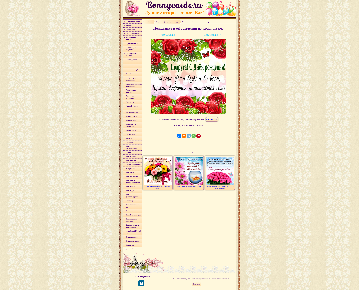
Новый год (130, 102)
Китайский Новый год (133, 232)
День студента (131, 116)
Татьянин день (132, 112)
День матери (131, 120)
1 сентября (130, 201)
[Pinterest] (198, 136)
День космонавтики (131, 147)
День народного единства (132, 220)
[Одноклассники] (184, 136)
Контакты (196, 284)
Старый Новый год (132, 107)
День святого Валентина (131, 125)
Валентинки (131, 130)
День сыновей (131, 211)
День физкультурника (132, 196)
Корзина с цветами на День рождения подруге (158, 187)
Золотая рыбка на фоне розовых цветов (188, 186)
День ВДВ (130, 191)
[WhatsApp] (193, 136)
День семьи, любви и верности (133, 182)
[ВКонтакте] (179, 136)
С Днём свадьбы (132, 44)
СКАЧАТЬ (211, 119)
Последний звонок (133, 165)
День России (131, 160)
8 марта (129, 138)
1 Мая (128, 152)
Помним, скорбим (133, 70)
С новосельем (131, 66)
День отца (130, 173)
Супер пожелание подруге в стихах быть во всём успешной (220, 187)
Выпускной (130, 169)
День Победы (131, 156)
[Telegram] (189, 136)
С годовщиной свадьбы (132, 49)
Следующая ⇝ (212, 34)
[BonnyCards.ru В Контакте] (141, 283)
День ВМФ (130, 187)
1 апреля (129, 142)
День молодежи (132, 177)
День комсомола (132, 241)
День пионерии (132, 237)
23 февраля (130, 134)
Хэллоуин (130, 245)
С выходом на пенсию (131, 61)
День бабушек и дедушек (132, 206)
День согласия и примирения (132, 226)
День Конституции (133, 215)
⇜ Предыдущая (165, 34)
